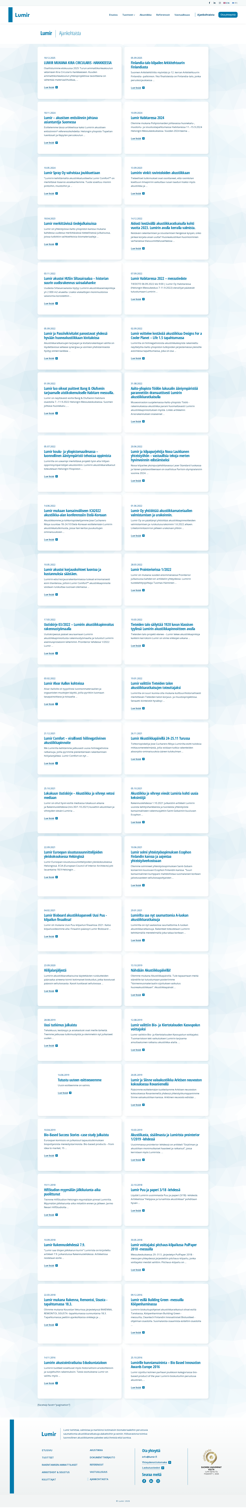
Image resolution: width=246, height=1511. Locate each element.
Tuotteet (128, 14)
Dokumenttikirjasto (102, 1457)
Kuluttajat (49, 1479)
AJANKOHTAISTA (99, 1479)
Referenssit (163, 14)
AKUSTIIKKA (96, 1450)
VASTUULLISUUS (99, 1472)
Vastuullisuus (182, 14)
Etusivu (113, 14)
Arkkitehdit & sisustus (56, 1472)
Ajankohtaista (205, 14)
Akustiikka (145, 14)
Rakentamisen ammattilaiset (60, 1464)
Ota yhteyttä (228, 14)
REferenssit (97, 1464)
